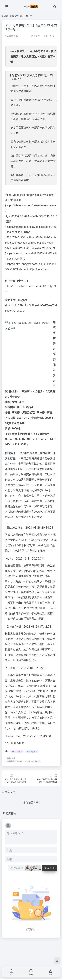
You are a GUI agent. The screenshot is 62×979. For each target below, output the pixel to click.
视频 (39, 161)
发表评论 (49, 868)
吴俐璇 (38, 391)
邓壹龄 (14, 396)
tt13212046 (19, 444)
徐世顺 (13, 391)
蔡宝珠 (26, 391)
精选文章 (24, 16)
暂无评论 (11, 813)
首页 (6, 16)
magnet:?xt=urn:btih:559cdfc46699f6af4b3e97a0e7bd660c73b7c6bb (31, 305)
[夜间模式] (57, 960)
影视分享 (14, 16)
